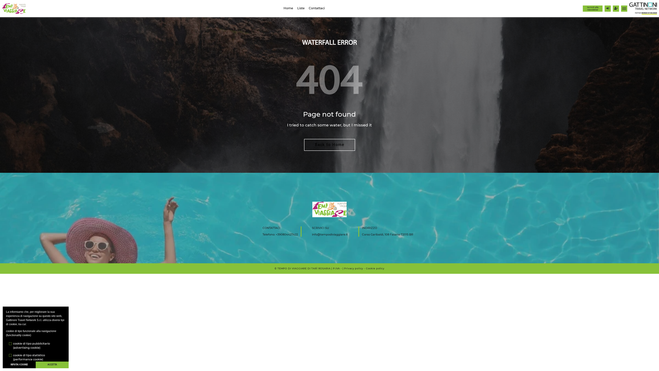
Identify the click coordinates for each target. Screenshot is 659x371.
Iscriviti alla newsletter (592, 8)
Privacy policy (353, 268)
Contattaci (317, 8)
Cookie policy (375, 268)
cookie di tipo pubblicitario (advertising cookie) (31, 345)
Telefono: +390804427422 (280, 234)
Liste (301, 8)
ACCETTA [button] (52, 364)
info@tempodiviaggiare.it (330, 234)
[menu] (624, 8)
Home (288, 8)
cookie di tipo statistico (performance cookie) (29, 357)
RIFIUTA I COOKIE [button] (19, 364)
